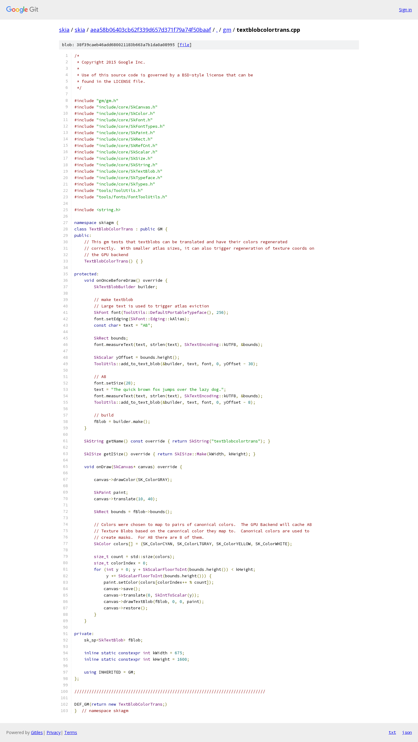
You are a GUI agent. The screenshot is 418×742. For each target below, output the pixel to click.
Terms (70, 732)
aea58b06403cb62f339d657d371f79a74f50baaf (150, 29)
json (407, 732)
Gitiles (37, 732)
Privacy (54, 732)
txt (392, 732)
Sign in (405, 10)
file (184, 44)
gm (227, 29)
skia (64, 29)
